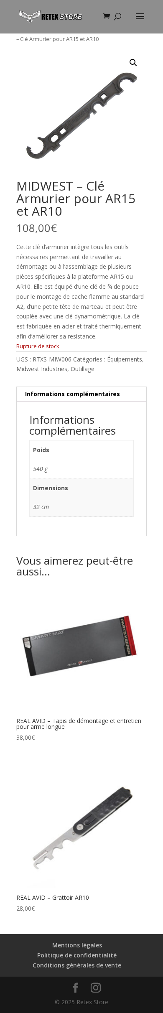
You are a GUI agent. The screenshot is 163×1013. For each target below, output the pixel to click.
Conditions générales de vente (77, 965)
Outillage (82, 369)
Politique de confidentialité (77, 955)
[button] (133, 62)
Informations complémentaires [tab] (72, 394)
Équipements (124, 359)
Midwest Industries (41, 369)
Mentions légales (77, 945)
